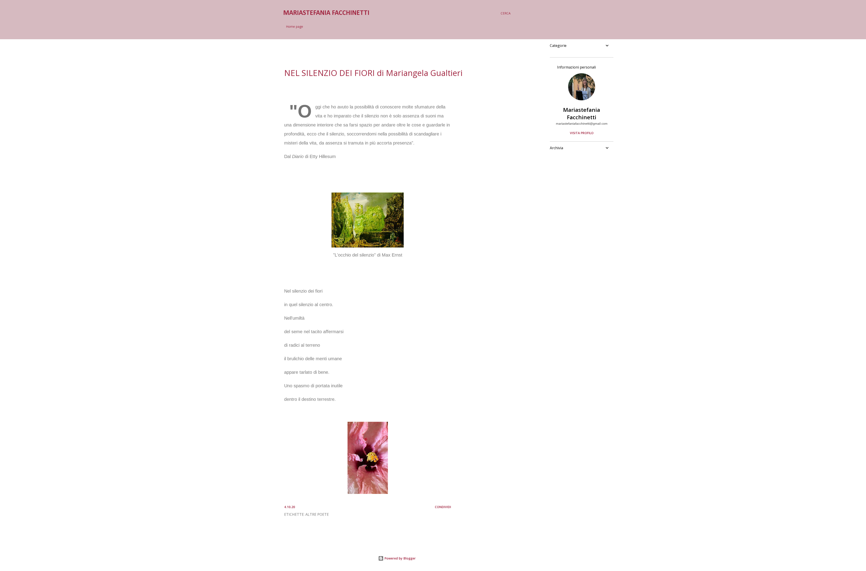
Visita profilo (582, 133)
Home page (294, 26)
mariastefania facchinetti (326, 13)
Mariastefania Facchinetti (581, 113)
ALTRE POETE (317, 514)
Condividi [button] (443, 507)
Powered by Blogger (400, 558)
